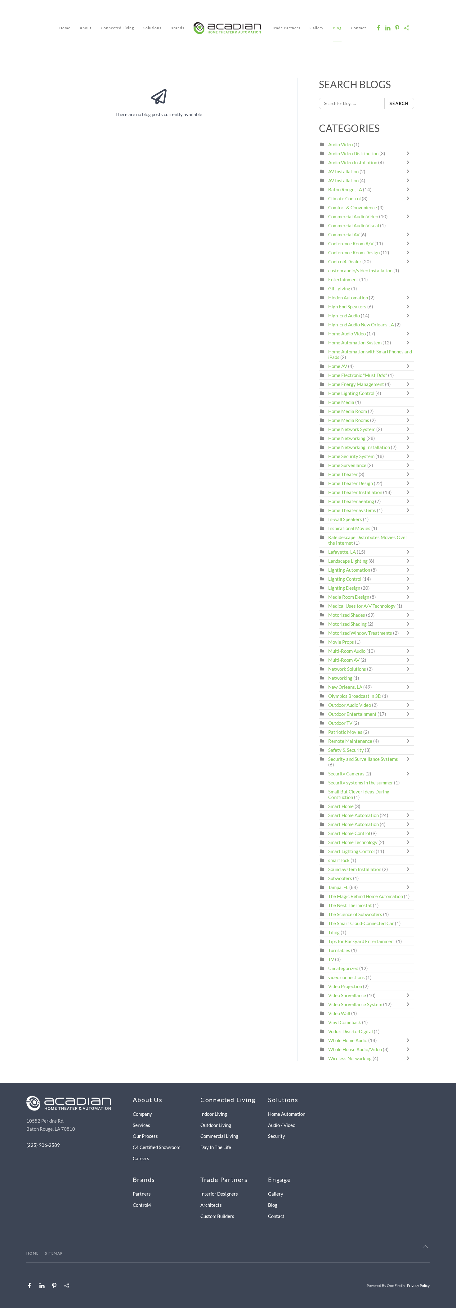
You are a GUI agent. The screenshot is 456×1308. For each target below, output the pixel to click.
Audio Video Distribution (353, 153)
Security (276, 1136)
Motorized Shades (346, 615)
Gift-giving (339, 288)
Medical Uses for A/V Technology (362, 606)
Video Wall (339, 1013)
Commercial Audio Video (353, 216)
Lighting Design (344, 588)
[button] (425, 1246)
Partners (142, 1194)
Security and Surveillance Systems (363, 759)
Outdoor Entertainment (352, 714)
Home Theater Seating (351, 501)
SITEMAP (54, 1253)
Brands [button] (177, 27)
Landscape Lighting (348, 561)
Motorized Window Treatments (360, 633)
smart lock (339, 860)
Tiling (334, 932)
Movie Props (341, 642)
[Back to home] (228, 28)
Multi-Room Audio (346, 651)
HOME (32, 1253)
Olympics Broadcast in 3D (354, 696)
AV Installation (343, 171)
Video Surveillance (347, 995)
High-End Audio (344, 315)
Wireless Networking (350, 1058)
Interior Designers (219, 1194)
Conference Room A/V (350, 243)
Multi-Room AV (344, 660)
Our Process (145, 1136)
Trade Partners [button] (286, 27)
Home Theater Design (350, 483)
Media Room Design (348, 597)
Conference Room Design (354, 252)
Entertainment (343, 279)
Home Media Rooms (348, 420)
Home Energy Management (356, 384)
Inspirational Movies (349, 528)
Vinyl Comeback (344, 1022)
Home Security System (351, 456)
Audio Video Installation (352, 162)
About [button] (86, 27)
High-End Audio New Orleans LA (361, 324)
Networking (340, 678)
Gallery (317, 27)
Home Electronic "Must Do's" (357, 375)
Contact (358, 27)
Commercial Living (219, 1136)
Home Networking (347, 438)
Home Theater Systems (352, 510)
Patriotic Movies (345, 732)
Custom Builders (217, 1216)
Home (64, 27)
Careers (141, 1158)
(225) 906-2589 (43, 1145)
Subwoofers (340, 878)
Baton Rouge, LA (345, 189)
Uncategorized (343, 968)
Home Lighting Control (351, 393)
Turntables (339, 950)
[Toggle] (409, 153)
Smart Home (341, 806)
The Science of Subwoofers (355, 914)
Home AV (337, 366)
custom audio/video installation (360, 270)
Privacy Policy (418, 1285)
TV (331, 959)
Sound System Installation (355, 869)
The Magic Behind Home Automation (365, 896)
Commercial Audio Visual (353, 225)
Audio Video (340, 144)
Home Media (341, 402)
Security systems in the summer (360, 782)
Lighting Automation (349, 570)
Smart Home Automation (353, 815)
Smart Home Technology (353, 842)
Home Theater (343, 474)
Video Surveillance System (355, 1004)
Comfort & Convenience (352, 207)
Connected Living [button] (117, 27)
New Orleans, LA (345, 687)
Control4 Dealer (344, 261)
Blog (337, 27)
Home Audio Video (347, 333)
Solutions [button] (152, 27)
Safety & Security (346, 750)
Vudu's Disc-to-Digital (350, 1031)
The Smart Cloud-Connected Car (361, 923)
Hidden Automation (348, 297)
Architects (211, 1205)
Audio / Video (281, 1125)
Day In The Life (215, 1147)
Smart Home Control (349, 833)
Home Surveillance (347, 465)
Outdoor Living (215, 1125)
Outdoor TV (340, 723)
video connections (346, 977)
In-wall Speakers (345, 519)
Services (141, 1125)
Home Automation (286, 1114)
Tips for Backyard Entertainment (361, 941)
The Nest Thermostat (350, 905)
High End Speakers (347, 306)
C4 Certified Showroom (156, 1147)
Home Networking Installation (359, 447)
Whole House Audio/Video (355, 1049)
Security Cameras (346, 773)
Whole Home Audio (347, 1040)
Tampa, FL (338, 887)
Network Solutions (347, 669)
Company (142, 1114)
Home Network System (351, 429)
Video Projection (345, 986)
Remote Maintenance (350, 741)
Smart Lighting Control (351, 851)
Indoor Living (213, 1114)
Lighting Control (344, 579)
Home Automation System (355, 342)
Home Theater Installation (355, 492)
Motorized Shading (347, 624)
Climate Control (344, 198)
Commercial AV (344, 234)
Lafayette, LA (342, 552)
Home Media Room (347, 411)
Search (399, 103)
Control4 (142, 1205)
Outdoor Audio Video (349, 705)
